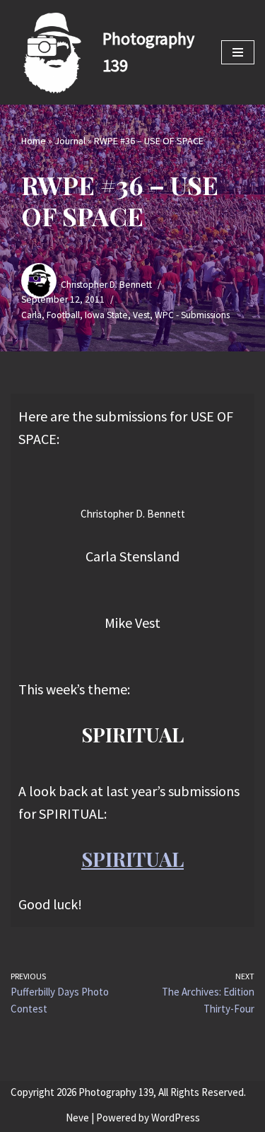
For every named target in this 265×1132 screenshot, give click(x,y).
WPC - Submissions (192, 315)
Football (63, 315)
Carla (31, 315)
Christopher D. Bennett (106, 285)
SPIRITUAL (132, 859)
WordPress (175, 1117)
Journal (70, 140)
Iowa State (106, 315)
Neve (77, 1117)
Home (33, 140)
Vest (141, 315)
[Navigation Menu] (237, 52)
